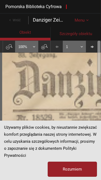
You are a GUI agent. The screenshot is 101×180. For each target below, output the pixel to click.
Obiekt (25, 32)
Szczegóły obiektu (76, 33)
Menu (80, 20)
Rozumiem (72, 169)
